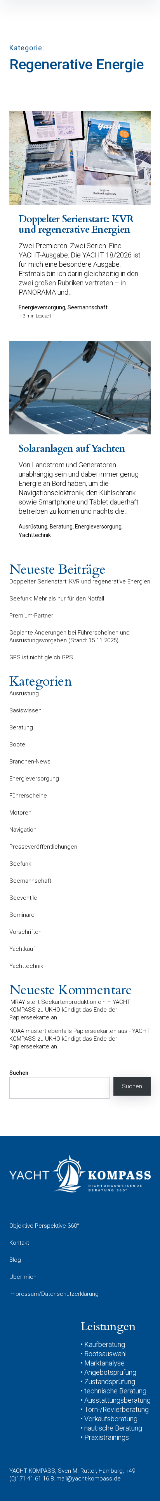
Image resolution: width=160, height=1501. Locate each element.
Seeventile (23, 897)
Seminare (22, 914)
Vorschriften (25, 931)
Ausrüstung (24, 693)
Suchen (18, 1073)
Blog (15, 1259)
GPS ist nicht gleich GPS (41, 657)
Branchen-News (29, 761)
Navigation (23, 829)
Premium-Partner (31, 615)
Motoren (20, 812)
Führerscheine (28, 795)
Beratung (21, 727)
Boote (17, 744)
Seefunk (20, 863)
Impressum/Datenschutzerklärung (54, 1293)
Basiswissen (25, 710)
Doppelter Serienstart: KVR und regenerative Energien (79, 581)
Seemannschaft (30, 880)
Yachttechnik (26, 965)
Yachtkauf (22, 948)
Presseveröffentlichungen (43, 846)
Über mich (23, 1276)
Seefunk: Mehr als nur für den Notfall (56, 598)
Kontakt (19, 1242)
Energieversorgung (34, 778)
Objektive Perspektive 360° (44, 1225)
